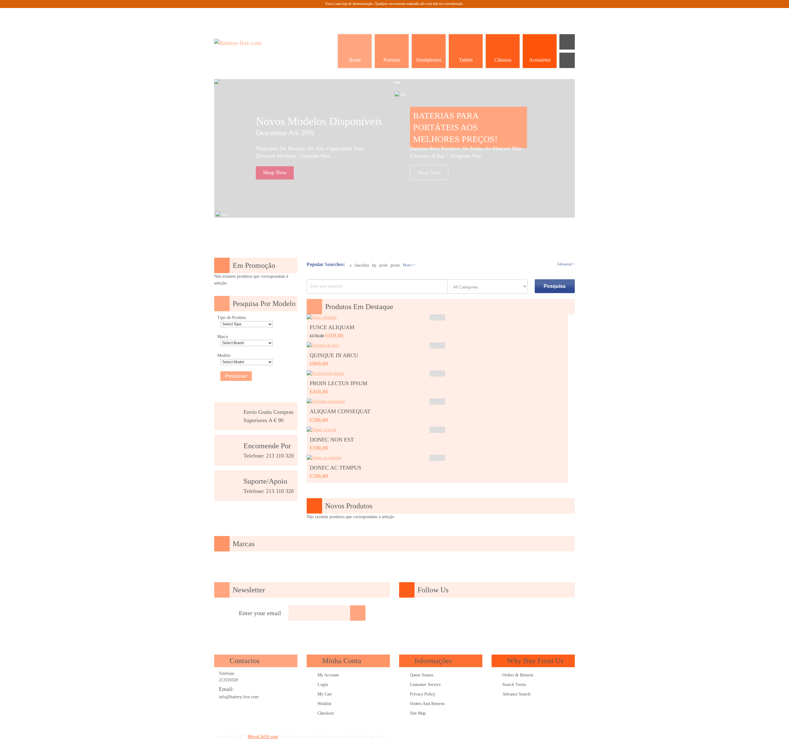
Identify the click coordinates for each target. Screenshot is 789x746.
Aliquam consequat (340, 411)
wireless (539, 613)
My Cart (324, 694)
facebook (434, 613)
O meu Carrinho (536, 15)
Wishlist (324, 703)
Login (322, 684)
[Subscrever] (358, 613)
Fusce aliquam (332, 327)
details (437, 317)
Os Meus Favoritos (521, 15)
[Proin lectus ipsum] (325, 373)
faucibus (361, 265)
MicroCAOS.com (262, 736)
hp (374, 265)
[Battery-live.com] (249, 43)
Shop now (275, 172)
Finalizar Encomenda (551, 15)
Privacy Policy (422, 694)
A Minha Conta (505, 15)
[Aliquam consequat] (326, 401)
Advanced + (566, 264)
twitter (469, 613)
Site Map (418, 713)
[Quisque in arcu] (323, 345)
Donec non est (332, 440)
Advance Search (516, 694)
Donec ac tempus (335, 468)
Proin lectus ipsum (338, 383)
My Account (328, 675)
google (451, 613)
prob (383, 265)
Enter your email (260, 613)
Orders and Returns (427, 703)
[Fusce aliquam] (322, 317)
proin (395, 265)
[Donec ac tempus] (324, 457)
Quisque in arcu (334, 355)
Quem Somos (421, 675)
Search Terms (514, 684)
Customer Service (425, 684)
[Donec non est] (321, 429)
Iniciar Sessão (567, 15)
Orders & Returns (517, 675)
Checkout (325, 713)
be (521, 613)
